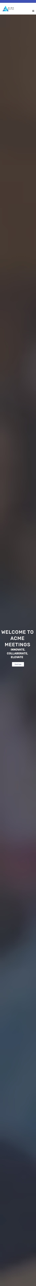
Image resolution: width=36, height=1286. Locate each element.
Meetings (18, 664)
